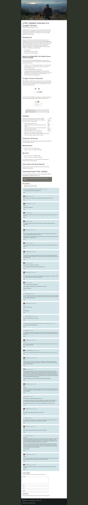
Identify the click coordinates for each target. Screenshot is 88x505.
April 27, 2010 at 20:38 (35, 316)
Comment (24, 476)
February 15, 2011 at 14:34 (29, 396)
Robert (26, 435)
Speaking (31, 18)
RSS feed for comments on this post (31, 185)
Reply (24, 192)
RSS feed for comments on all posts (31, 186)
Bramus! (26, 196)
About (23, 18)
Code (41, 18)
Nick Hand (27, 293)
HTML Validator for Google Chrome (29, 175)
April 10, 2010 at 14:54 (30, 243)
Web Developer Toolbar (27, 42)
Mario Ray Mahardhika (29, 350)
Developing (29, 178)
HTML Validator (46, 41)
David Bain (27, 464)
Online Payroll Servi (28, 316)
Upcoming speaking (32, 500)
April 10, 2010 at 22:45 (30, 263)
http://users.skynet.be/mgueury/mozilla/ (50, 352)
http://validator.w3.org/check (50, 403)
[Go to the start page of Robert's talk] (44, 10)
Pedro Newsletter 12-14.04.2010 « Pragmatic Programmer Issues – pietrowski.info (36, 323)
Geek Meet (36, 18)
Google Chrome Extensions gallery (33, 71)
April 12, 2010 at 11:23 (33, 303)
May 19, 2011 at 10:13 (33, 426)
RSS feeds (46, 18)
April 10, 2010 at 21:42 (33, 251)
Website (24, 490)
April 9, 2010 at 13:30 (29, 221)
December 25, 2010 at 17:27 (36, 350)
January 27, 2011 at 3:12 (30, 369)
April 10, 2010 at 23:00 (33, 272)
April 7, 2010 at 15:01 (33, 203)
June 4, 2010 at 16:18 (33, 340)
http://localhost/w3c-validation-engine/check (35, 403)
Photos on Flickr (38, 500)
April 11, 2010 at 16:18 (30, 282)
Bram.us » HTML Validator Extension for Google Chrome (32, 189)
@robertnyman (25, 500)
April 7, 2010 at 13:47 (31, 196)
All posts (27, 18)
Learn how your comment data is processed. (42, 495)
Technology (44, 178)
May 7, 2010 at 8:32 (52, 323)
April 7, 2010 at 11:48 (44, 189)
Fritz (26, 221)
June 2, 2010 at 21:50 (30, 330)
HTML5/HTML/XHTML (36, 178)
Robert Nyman (27, 203)
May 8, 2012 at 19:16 (32, 454)
